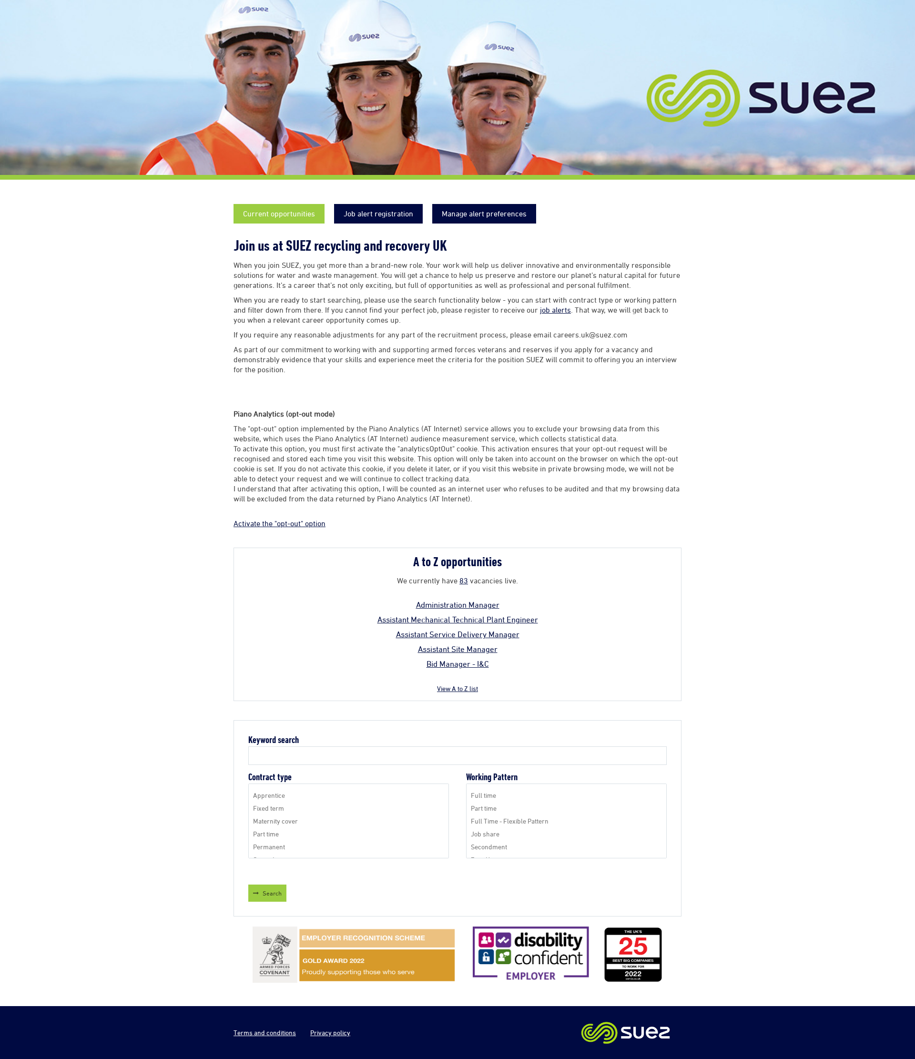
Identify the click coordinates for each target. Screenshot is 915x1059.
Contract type (270, 777)
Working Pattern (492, 777)
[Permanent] (349, 846)
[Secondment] (566, 846)
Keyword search (273, 740)
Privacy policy (330, 1032)
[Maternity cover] (349, 821)
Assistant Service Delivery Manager (457, 634)
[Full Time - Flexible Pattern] (566, 821)
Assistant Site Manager (458, 649)
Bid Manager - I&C (458, 664)
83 (463, 580)
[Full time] (566, 795)
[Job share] (566, 833)
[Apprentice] (349, 795)
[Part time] (349, 833)
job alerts (555, 309)
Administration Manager (457, 605)
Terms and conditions (265, 1032)
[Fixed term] (349, 808)
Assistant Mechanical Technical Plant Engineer (457, 619)
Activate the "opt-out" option (279, 523)
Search (272, 893)
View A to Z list (457, 688)
